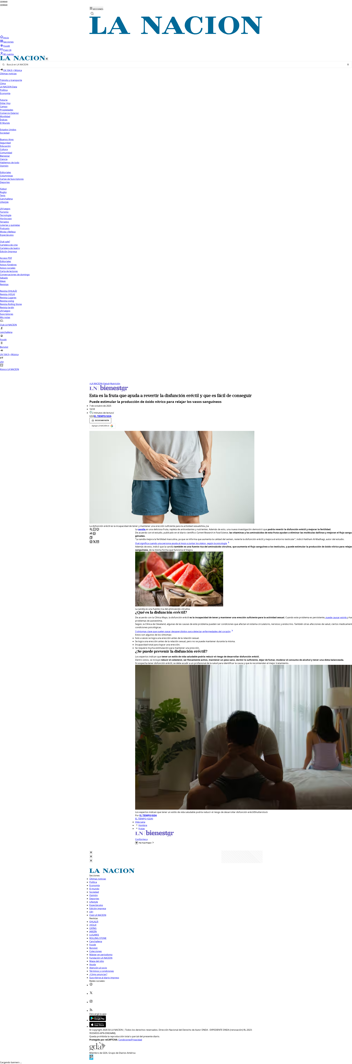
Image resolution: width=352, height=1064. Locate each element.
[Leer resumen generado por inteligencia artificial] (91, 529)
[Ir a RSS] (91, 1010)
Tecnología (5, 215)
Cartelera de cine (9, 244)
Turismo (4, 211)
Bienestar (5, 155)
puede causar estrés (336, 617)
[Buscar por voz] (348, 64)
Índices (3, 119)
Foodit (6, 45)
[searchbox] (175, 64)
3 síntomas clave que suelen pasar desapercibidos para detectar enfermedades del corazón (183, 631)
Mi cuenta (8, 54)
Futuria (3, 99)
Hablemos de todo (9, 162)
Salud (105, 383)
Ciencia (3, 159)
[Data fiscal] (91, 1059)
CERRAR (3, 2)
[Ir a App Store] (97, 1026)
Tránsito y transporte (11, 80)
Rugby (3, 192)
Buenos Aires (7, 139)
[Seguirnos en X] (91, 993)
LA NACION (95, 383)
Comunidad (6, 152)
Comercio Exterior (9, 113)
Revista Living (7, 300)
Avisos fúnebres (8, 264)
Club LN (7, 50)
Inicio (6, 37)
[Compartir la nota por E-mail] (97, 542)
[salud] (108, 390)
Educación (5, 146)
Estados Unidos (8, 129)
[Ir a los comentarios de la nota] (97, 529)
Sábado (4, 277)
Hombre (142, 825)
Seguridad (5, 142)
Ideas (3, 281)
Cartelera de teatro (10, 248)
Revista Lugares (8, 297)
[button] (176, 213)
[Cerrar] (46, 59)
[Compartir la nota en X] (94, 542)
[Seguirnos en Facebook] (91, 985)
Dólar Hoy (5, 103)
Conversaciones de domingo (15, 274)
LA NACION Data (8, 86)
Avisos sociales (7, 267)
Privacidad (136, 1039)
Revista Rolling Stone (11, 304)
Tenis (2, 195)
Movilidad (5, 116)
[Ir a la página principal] (176, 33)
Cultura (4, 149)
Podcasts (4, 228)
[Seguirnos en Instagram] (91, 1002)
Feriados (4, 221)
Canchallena (6, 198)
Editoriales (5, 172)
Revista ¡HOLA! (7, 294)
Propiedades (6, 109)
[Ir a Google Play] (97, 1020)
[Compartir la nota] (91, 534)
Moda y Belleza (8, 231)
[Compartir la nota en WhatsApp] (94, 534)
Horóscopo (6, 218)
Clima (3, 83)
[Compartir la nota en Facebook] (91, 542)
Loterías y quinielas (10, 225)
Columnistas (6, 175)
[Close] (91, 852)
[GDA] (97, 1049)
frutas (141, 828)
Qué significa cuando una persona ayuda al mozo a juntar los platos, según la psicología (181, 543)
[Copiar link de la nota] (91, 538)
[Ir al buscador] (92, 13)
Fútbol (3, 188)
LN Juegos (5, 208)
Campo (3, 106)
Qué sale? (5, 241)
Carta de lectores (9, 271)
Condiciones (124, 1039)
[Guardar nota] (94, 529)
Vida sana (140, 821)
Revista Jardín (7, 307)
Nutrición (114, 383)
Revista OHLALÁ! (8, 291)
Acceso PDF (6, 258)
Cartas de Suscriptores (12, 179)
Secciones (8, 41)
